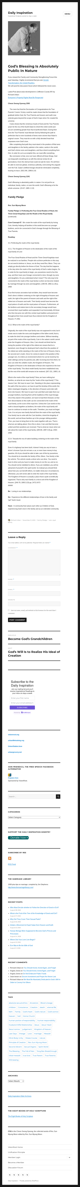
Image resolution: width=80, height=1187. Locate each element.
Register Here (13, 778)
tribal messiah (15, 1056)
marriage (38, 1034)
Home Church (29, 1016)
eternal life (51, 1007)
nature (42, 1038)
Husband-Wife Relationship (20, 1025)
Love (30, 1034)
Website (11, 600)
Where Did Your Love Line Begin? (22, 940)
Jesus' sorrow (14, 1029)
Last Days (13, 1034)
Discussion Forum (15, 1168)
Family (18, 1012)
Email (11, 589)
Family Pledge (42, 520)
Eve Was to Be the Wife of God (21, 945)
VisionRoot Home (15, 1147)
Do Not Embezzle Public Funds (34, 974)
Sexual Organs (30, 1047)
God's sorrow (53, 1012)
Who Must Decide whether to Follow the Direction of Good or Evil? (34, 907)
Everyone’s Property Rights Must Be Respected (25, 97)
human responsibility (46, 1021)
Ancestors (34, 1003)
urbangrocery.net (15, 752)
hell (19, 1016)
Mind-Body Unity (16, 1038)
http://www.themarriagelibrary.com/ (20, 887)
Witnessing (13, 1060)
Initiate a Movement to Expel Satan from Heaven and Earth (31, 925)
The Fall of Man (28, 1051)
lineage (22, 1034)
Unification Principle (16, 1152)
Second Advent (15, 1047)
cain (50, 520)
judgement (27, 1029)
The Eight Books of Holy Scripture (20, 1116)
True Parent (37, 1056)
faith (11, 1012)
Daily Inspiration (20, 13)
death (42, 1007)
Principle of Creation (17, 1042)
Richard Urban (16, 520)
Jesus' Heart (46, 1025)
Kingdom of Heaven (42, 1029)
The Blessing (14, 1051)
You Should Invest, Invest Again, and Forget (40, 968)
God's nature (40, 1012)
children (12, 1007)
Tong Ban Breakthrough (47, 1051)
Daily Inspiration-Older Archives (19, 1096)
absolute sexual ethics (18, 1003)
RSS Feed (12, 864)
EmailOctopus (26, 712)
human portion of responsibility (22, 1021)
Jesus (36, 1025)
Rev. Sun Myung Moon (37, 1042)
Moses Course (31, 1038)
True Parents (50, 1056)
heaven (12, 1016)
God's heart (27, 1012)
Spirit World (43, 1047)
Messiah (47, 1034)
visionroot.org (13, 735)
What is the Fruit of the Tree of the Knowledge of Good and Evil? (33, 913)
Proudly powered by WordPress (29, 1181)
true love (26, 1056)
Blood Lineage (46, 1003)
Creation (34, 1007)
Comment (13, 548)
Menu (67, 14)
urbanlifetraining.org (16, 740)
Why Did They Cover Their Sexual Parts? (25, 919)
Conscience (23, 1007)
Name (11, 579)
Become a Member (16, 1163)
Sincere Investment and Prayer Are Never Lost (39, 976)
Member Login (14, 1157)
